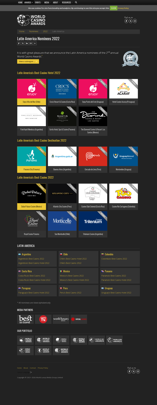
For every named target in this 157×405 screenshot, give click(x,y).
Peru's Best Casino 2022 (70, 292)
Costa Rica (27, 271)
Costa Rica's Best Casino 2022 (31, 275)
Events (38, 2)
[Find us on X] (130, 21)
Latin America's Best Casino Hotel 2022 (38, 72)
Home (20, 2)
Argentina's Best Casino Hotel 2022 (33, 263)
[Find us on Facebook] (126, 21)
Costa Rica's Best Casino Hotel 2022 (34, 280)
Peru (65, 288)
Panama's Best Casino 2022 (113, 275)
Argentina (26, 254)
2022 (45, 31)
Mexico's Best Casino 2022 (72, 275)
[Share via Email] (31, 43)
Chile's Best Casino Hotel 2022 (73, 258)
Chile (65, 254)
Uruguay (109, 288)
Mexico (66, 271)
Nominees (33, 31)
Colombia (109, 254)
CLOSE (113, 8)
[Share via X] (23, 43)
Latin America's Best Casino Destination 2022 (41, 140)
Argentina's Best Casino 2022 (31, 258)
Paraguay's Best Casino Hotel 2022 (33, 292)
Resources (66, 2)
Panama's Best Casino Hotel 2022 (116, 280)
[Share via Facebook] (18, 43)
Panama (108, 271)
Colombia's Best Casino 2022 (114, 258)
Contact (33, 368)
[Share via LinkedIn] (26, 43)
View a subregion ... (27, 61)
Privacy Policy (123, 8)
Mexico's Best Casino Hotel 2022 (74, 280)
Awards (28, 2)
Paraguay (26, 288)
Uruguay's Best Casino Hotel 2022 (116, 292)
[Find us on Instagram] (135, 21)
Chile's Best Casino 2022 (70, 263)
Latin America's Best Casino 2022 (35, 177)
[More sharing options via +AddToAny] (34, 43)
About (56, 2)
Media (47, 2)
